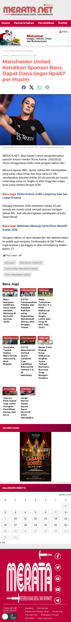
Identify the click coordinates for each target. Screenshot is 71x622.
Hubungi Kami (45, 618)
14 (55, 518)
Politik (62, 23)
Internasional (16, 51)
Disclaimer (42, 608)
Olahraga (28, 51)
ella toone (9, 263)
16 (5, 525)
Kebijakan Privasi (50, 615)
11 (25, 518)
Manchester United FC (31, 263)
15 (65, 518)
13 (45, 518)
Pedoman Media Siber (37, 611)
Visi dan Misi (31, 615)
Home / (6, 51)
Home (6, 23)
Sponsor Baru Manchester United (21, 268)
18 (25, 525)
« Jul (2, 542)
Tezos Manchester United (17, 274)
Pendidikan (46, 23)
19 (35, 525)
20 (45, 525)
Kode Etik (58, 611)
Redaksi (29, 608)
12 (35, 518)
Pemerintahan (24, 23)
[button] (9, 616)
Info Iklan (29, 618)
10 (15, 518)
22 (65, 525)
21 (55, 525)
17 (15, 525)
